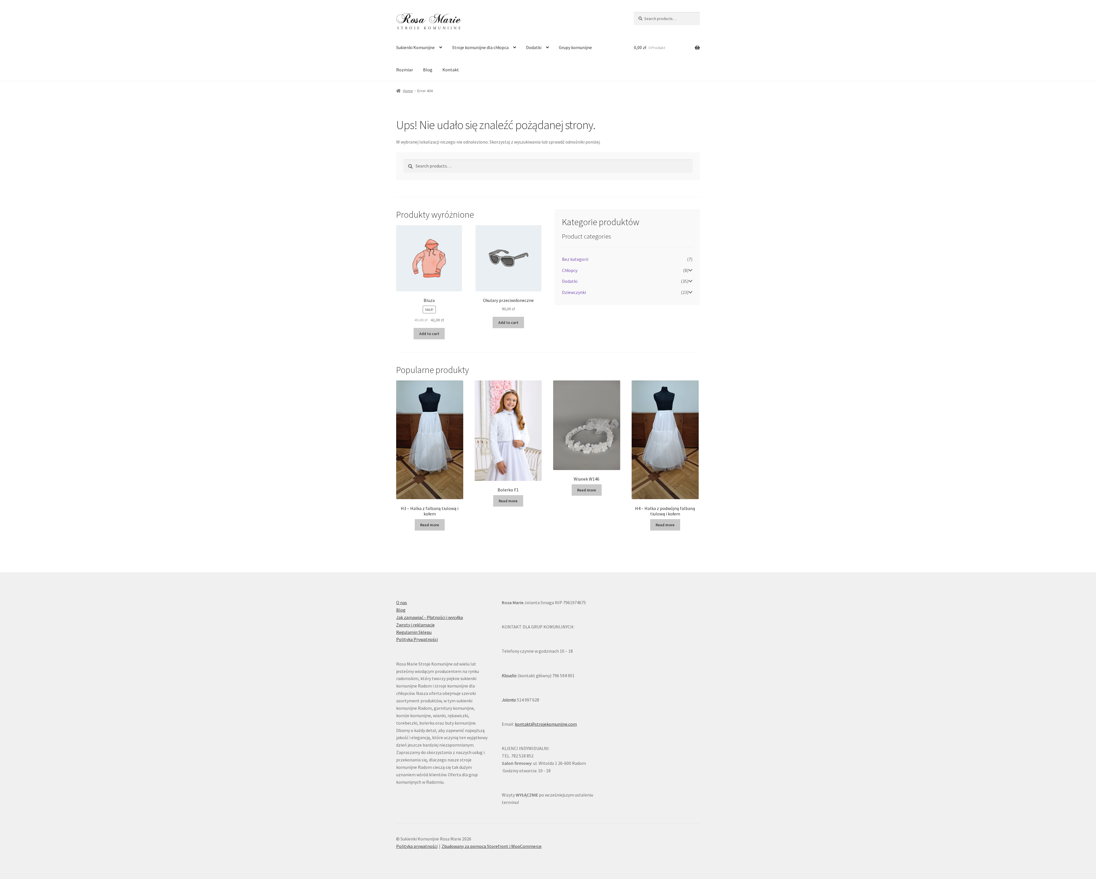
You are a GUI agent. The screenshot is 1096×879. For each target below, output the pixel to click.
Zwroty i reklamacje (415, 625)
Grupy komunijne (575, 47)
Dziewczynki (574, 292)
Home (408, 90)
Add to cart (429, 333)
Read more (429, 524)
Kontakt (450, 69)
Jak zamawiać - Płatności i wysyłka (429, 617)
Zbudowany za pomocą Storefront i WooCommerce (491, 846)
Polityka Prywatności (417, 639)
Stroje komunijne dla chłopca (480, 47)
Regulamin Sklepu (414, 632)
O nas (401, 602)
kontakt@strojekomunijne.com (546, 724)
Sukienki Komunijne (415, 47)
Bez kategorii (575, 259)
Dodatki (533, 47)
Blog (427, 69)
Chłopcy (569, 270)
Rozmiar (404, 69)
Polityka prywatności (417, 846)
